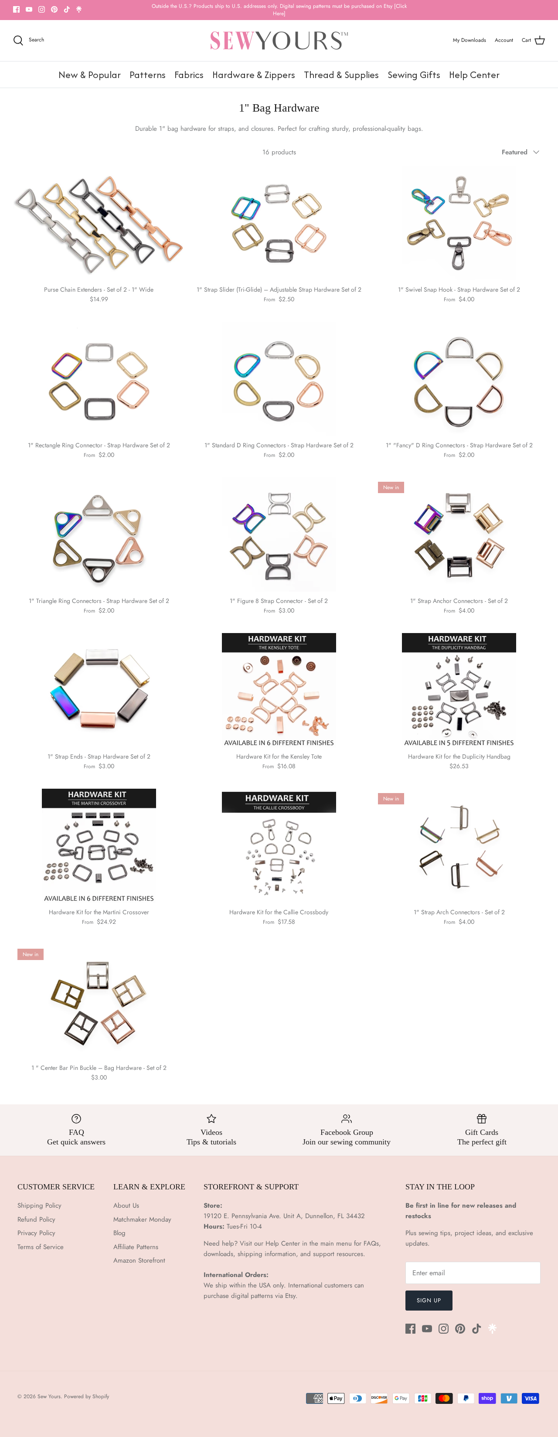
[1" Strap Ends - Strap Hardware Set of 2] (98, 690)
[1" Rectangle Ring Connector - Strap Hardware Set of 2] (98, 379)
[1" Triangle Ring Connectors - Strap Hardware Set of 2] (98, 534)
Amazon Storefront (139, 1260)
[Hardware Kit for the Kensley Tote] (278, 690)
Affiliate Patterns (135, 1247)
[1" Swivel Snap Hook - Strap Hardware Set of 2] (459, 223)
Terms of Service (40, 1247)
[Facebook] (16, 9)
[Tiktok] (67, 9)
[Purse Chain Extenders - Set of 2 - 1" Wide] (98, 223)
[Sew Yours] (279, 40)
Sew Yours (49, 1396)
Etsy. (291, 1296)
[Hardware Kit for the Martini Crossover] (98, 846)
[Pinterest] (54, 9)
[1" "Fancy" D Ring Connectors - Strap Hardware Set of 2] (459, 379)
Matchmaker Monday (142, 1219)
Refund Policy (36, 1219)
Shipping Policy (39, 1205)
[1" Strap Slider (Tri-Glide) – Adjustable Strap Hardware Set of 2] (278, 223)
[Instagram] (41, 9)
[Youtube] (29, 9)
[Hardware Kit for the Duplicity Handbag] (459, 690)
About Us (126, 1205)
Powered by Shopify (86, 1396)
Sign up (429, 1300)
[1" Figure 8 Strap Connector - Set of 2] (278, 534)
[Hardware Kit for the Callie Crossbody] (278, 846)
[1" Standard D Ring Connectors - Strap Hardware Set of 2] (278, 379)
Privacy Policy (36, 1233)
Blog (119, 1233)
